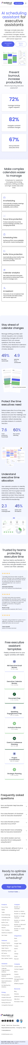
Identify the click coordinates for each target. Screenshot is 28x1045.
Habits (3, 909)
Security (3, 1025)
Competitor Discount (7, 1005)
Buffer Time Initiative (7, 978)
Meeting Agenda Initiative (6, 975)
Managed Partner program (19, 980)
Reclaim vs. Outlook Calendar (19, 921)
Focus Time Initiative (7, 966)
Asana (16, 948)
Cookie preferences (6, 1030)
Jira (15, 951)
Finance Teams (6, 956)
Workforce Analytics (7, 932)
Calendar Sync (5, 920)
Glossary (16, 994)
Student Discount (6, 997)
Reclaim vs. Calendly (19, 913)
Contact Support (18, 969)
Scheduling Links (6, 917)
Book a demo (21, 44)
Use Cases (4, 935)
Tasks (3, 912)
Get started (18, 3)
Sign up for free (14, 886)
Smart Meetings (6, 915)
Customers (17, 977)
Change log (19, 1027)
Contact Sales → (14, 892)
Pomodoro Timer (18, 1001)
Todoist (16, 946)
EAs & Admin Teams (7, 958)
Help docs (17, 999)
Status (24, 1027)
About (16, 972)
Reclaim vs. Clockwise (17, 907)
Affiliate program (18, 983)
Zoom (15, 941)
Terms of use (9, 1025)
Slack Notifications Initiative (7, 982)
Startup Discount (6, 1002)
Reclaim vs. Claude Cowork (19, 929)
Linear (15, 956)
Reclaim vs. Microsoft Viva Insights (20, 925)
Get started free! (8, 44)
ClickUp (16, 953)
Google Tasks (17, 943)
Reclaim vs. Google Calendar (19, 917)
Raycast (16, 959)
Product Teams (6, 943)
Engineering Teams (7, 945)
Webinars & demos (19, 996)
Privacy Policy (16, 1025)
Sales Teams (5, 948)
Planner (4, 927)
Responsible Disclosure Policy (8, 1027)
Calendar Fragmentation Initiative (6, 970)
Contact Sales (18, 966)
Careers (16, 974)
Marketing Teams (6, 951)
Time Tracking (5, 930)
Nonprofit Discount (7, 1000)
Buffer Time (5, 922)
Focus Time (5, 907)
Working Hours (5, 925)
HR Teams (4, 953)
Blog (15, 991)
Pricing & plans (5, 995)
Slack (15, 938)
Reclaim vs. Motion (19, 911)
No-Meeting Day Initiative (6, 986)
